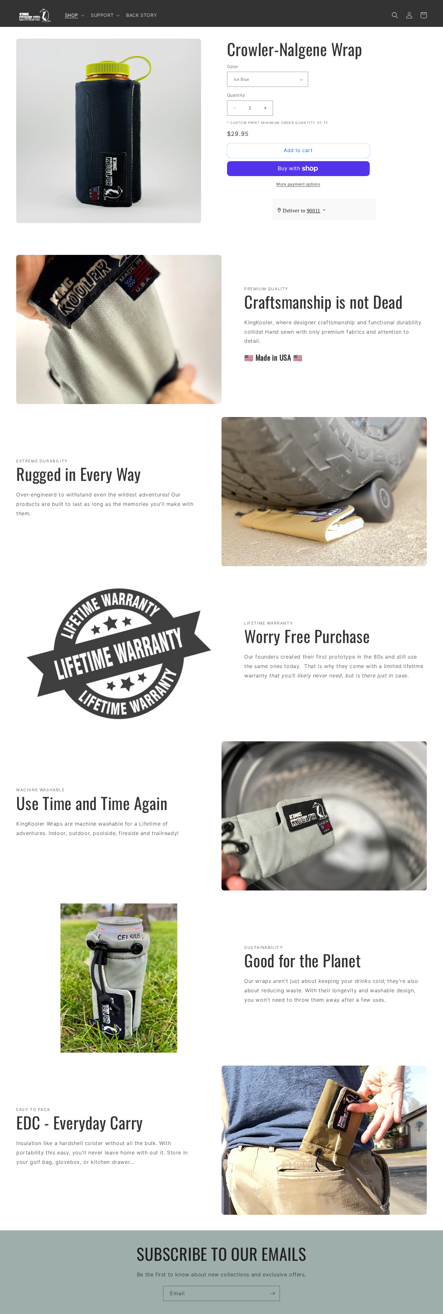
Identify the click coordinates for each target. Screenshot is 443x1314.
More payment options (298, 184)
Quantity (236, 95)
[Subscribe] (272, 1293)
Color (232, 66)
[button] (74, 15)
